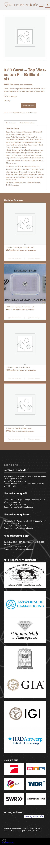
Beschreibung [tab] (10, 123)
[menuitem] (29, 5)
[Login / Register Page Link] (29, 5)
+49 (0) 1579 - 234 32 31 (16, 481)
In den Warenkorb (28, 105)
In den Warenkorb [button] (15, 258)
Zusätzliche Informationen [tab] (27, 123)
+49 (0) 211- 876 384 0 (15, 478)
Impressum (18, 831)
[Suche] (34, 5)
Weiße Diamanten (31, 113)
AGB (25, 831)
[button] (4, 840)
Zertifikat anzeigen (10, 96)
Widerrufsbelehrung (34, 831)
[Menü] (40, 5)
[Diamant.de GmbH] (21, 5)
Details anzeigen (34, 258)
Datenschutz (8, 831)
